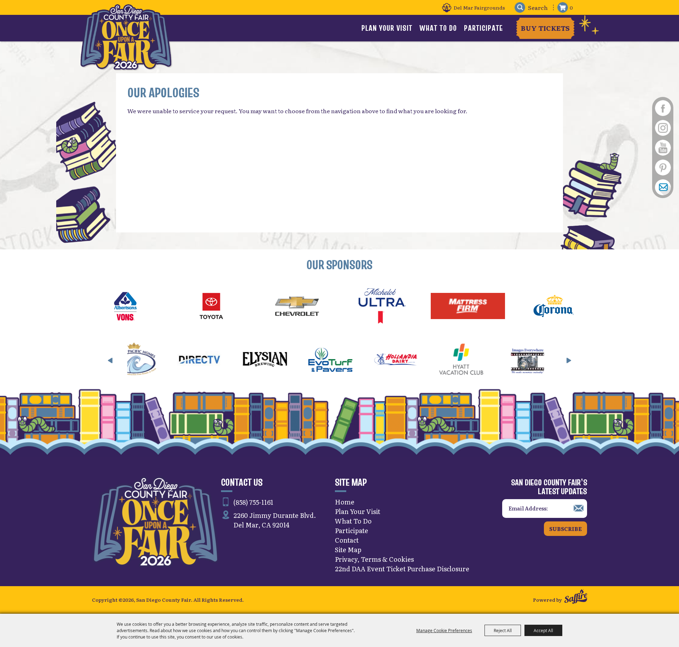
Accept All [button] (543, 630)
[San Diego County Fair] (126, 37)
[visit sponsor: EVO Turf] (282, 360)
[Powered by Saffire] (575, 597)
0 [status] (571, 7)
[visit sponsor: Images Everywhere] (479, 360)
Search (519, 7)
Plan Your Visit (386, 28)
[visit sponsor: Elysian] (217, 360)
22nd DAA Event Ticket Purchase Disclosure (402, 568)
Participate (483, 28)
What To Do (438, 28)
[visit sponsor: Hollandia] (348, 360)
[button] (110, 360)
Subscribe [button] (565, 529)
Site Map (348, 549)
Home (344, 502)
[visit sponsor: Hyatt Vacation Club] (413, 360)
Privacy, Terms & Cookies (374, 559)
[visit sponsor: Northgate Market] (544, 360)
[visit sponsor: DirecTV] (151, 360)
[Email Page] (663, 187)
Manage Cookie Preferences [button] (444, 630)
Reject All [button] (503, 630)
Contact (347, 540)
